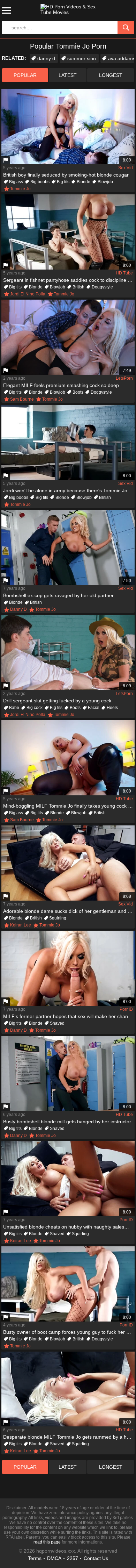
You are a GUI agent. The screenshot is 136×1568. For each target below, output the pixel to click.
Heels (112, 707)
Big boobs (40, 181)
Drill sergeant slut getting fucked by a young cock (57, 700)
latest (68, 75)
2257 (72, 1558)
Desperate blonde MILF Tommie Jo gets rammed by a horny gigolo (69, 1437)
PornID (126, 1009)
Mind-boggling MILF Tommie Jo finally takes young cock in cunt (69, 806)
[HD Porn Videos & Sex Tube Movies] (68, 12)
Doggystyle (102, 287)
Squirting (57, 918)
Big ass (16, 181)
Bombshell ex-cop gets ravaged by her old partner (58, 595)
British (78, 287)
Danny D (18, 609)
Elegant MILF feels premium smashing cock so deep (61, 385)
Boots (78, 392)
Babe (14, 707)
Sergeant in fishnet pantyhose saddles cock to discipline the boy (69, 280)
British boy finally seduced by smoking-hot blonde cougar (66, 175)
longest (110, 75)
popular (25, 75)
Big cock (35, 707)
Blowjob (105, 181)
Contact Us (96, 1558)
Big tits (63, 181)
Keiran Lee (20, 925)
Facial (93, 707)
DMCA (54, 1558)
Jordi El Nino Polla (27, 294)
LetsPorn (124, 378)
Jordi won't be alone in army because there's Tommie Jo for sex (69, 490)
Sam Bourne (22, 399)
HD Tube (124, 273)
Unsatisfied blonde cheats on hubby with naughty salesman (68, 1227)
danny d (46, 58)
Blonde (83, 181)
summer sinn (81, 58)
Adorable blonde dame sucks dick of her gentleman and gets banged (69, 911)
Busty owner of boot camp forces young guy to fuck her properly (69, 1332)
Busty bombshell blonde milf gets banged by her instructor (67, 1121)
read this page (47, 1542)
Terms (34, 1558)
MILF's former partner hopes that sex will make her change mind (69, 1016)
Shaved (57, 1023)
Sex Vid (125, 167)
